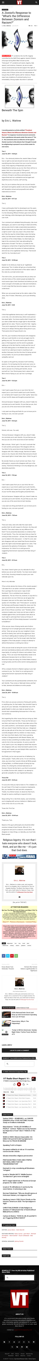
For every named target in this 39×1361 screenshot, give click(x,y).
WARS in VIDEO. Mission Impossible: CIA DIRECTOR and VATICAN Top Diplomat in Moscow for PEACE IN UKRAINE (18, 1139)
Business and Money (5, 1016)
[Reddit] (19, 1342)
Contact (29, 1355)
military (12, 945)
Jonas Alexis (11, 1230)
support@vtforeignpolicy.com (23, 1330)
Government (10, 7)
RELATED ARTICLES (8, 1008)
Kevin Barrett (20, 1230)
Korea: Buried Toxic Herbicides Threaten (8, 968)
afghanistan (10, 943)
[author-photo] (19, 986)
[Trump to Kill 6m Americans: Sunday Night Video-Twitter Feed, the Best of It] (6, 1032)
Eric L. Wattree (7, 25)
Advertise (22, 1355)
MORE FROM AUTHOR (22, 1008)
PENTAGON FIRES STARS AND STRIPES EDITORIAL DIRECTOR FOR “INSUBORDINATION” (17, 1162)
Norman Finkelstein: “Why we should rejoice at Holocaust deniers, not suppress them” (20, 1194)
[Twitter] (8, 956)
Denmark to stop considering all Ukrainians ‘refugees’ (18, 1169)
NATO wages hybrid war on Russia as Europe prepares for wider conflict (19, 1182)
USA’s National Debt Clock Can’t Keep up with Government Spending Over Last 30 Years (24, 1015)
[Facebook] (3, 956)
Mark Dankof (13, 1235)
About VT (6, 922)
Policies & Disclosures (17, 922)
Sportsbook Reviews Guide (21, 1359)
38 (36, 25)
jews (28, 943)
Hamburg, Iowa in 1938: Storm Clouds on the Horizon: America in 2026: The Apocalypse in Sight (19, 1201)
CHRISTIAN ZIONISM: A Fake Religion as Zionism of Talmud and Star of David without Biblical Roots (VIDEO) (19, 1210)
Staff (12, 1353)
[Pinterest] (12, 956)
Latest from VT (7, 1114)
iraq (19, 943)
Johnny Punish (19, 1241)
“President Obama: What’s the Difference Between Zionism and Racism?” (19, 132)
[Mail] (14, 1342)
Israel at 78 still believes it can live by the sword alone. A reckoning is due (18, 1188)
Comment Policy (31, 922)
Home (3, 7)
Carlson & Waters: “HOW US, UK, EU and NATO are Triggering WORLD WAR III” (20, 1217)
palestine (23, 945)
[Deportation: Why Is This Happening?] (6, 1023)
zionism (29, 945)
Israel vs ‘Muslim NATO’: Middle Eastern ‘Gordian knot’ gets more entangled (17, 1175)
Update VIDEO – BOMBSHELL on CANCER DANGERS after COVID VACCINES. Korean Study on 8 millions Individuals (18, 1120)
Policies (17, 1353)
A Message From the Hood (25, 892)
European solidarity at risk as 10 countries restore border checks (18, 1150)
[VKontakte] (17, 1347)
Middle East (5, 945)
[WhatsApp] (16, 956)
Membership (29, 1353)
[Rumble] (24, 1342)
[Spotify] (34, 1342)
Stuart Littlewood (24, 1235)
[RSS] (29, 1342)
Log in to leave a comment (19, 1050)
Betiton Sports (32, 1359)
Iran (16, 943)
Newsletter (11, 1355)
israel (23, 943)
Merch (17, 1355)
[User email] (19, 897)
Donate (22, 1353)
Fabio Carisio (18, 1233)
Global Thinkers (7, 1249)
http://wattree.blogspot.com (19, 991)
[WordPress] (22, 1347)
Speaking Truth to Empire (12, 1145)
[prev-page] (3, 1039)
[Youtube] (27, 1347)
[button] (3, 2)
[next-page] (6, 1039)
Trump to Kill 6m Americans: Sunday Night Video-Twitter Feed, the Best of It (24, 1032)
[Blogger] (4, 1342)
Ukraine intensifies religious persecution (18, 1156)
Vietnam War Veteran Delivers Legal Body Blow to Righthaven (29, 969)
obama (17, 945)
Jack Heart (27, 1233)
